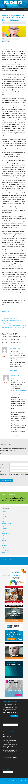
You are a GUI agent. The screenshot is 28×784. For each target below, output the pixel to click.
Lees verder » (14, 716)
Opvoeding (4, 545)
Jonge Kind (4, 531)
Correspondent (15, 50)
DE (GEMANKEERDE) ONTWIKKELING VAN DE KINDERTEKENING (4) (10, 757)
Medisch (4, 538)
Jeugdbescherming (6, 523)
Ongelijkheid (4, 543)
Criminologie (4, 516)
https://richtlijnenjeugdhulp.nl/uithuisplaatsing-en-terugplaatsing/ (18, 392)
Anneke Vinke (6, 41)
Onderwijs (4, 540)
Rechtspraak (5, 552)
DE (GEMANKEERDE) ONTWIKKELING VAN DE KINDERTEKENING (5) (10, 751)
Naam (2, 464)
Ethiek (3, 521)
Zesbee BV (23, 781)
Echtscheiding (5, 518)
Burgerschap (5, 514)
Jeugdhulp (16, 38)
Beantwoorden (14, 370)
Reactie (2, 454)
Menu (3, 9)
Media (3, 535)
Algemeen (4, 511)
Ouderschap (4, 547)
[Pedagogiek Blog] (14, 4)
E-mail (2, 468)
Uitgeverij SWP (10, 781)
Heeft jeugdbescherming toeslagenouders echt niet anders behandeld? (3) (12, 320)
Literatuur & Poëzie (6, 533)
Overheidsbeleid (5, 550)
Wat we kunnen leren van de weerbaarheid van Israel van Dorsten (14, 326)
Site (1, 471)
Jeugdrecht (4, 528)
